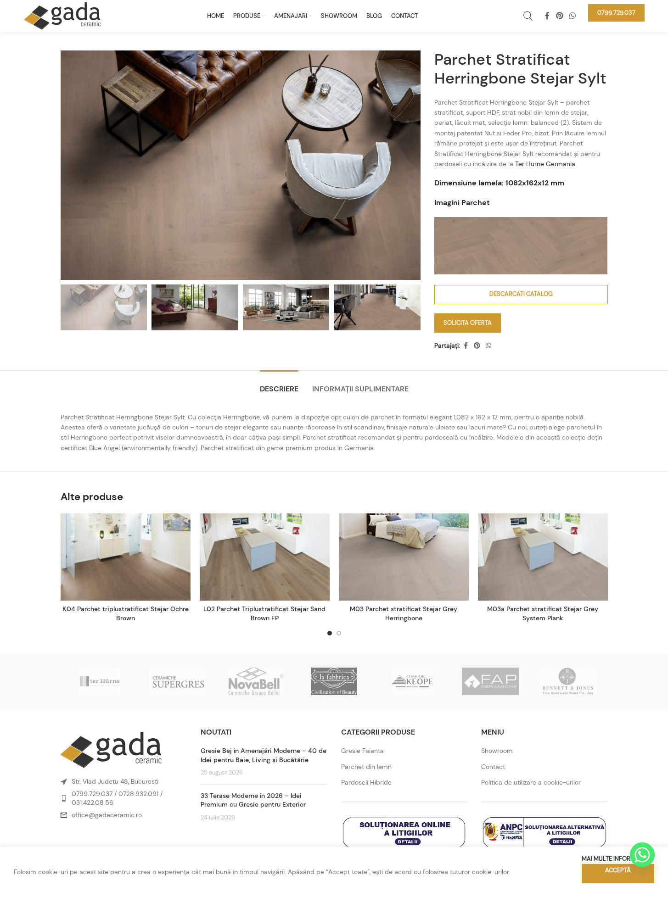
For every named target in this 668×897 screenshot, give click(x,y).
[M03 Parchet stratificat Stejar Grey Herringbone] (404, 557)
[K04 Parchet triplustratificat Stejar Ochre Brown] (126, 557)
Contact (493, 767)
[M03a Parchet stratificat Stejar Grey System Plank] (543, 557)
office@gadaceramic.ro (107, 815)
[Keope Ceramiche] (412, 681)
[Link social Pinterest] (559, 16)
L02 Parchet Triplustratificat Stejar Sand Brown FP (264, 613)
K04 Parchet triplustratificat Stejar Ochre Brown (125, 613)
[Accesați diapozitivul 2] (339, 633)
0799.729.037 (92, 794)
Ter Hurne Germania (545, 164)
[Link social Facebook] (547, 16)
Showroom (497, 751)
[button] (599, 225)
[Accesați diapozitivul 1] (329, 633)
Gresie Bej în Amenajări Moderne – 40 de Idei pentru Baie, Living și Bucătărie (263, 755)
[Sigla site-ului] (62, 15)
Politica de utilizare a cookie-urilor (531, 782)
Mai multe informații (613, 859)
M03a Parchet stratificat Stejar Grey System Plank (542, 613)
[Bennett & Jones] (568, 681)
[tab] (279, 384)
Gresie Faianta (362, 751)
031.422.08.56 (92, 802)
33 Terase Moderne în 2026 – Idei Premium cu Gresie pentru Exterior (253, 800)
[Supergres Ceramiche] (178, 681)
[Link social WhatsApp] (572, 16)
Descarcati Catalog (521, 294)
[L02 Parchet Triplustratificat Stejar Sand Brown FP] (265, 557)
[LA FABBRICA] (334, 681)
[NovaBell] (256, 681)
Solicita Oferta (467, 323)
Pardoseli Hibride (366, 782)
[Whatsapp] (642, 854)
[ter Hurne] (100, 681)
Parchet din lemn (366, 767)
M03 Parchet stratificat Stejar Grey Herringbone (403, 613)
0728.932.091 (138, 794)
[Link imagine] (111, 749)
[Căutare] (528, 16)
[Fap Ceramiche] (490, 681)
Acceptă (618, 870)
